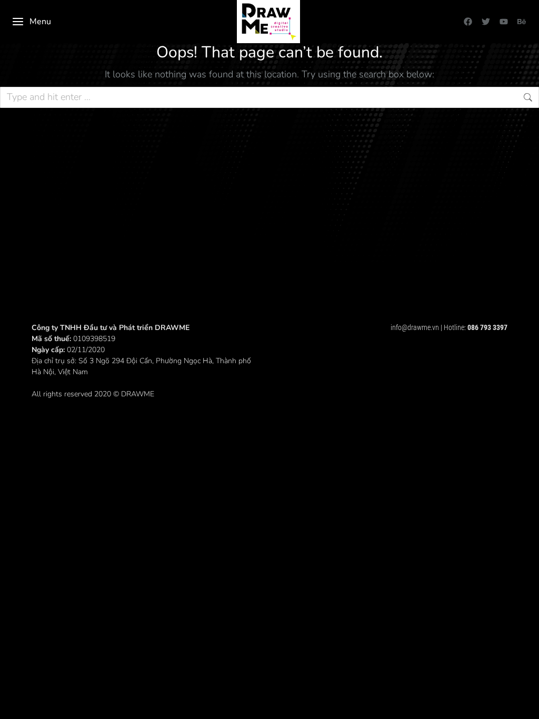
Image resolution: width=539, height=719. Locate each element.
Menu (40, 21)
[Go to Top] (523, 703)
